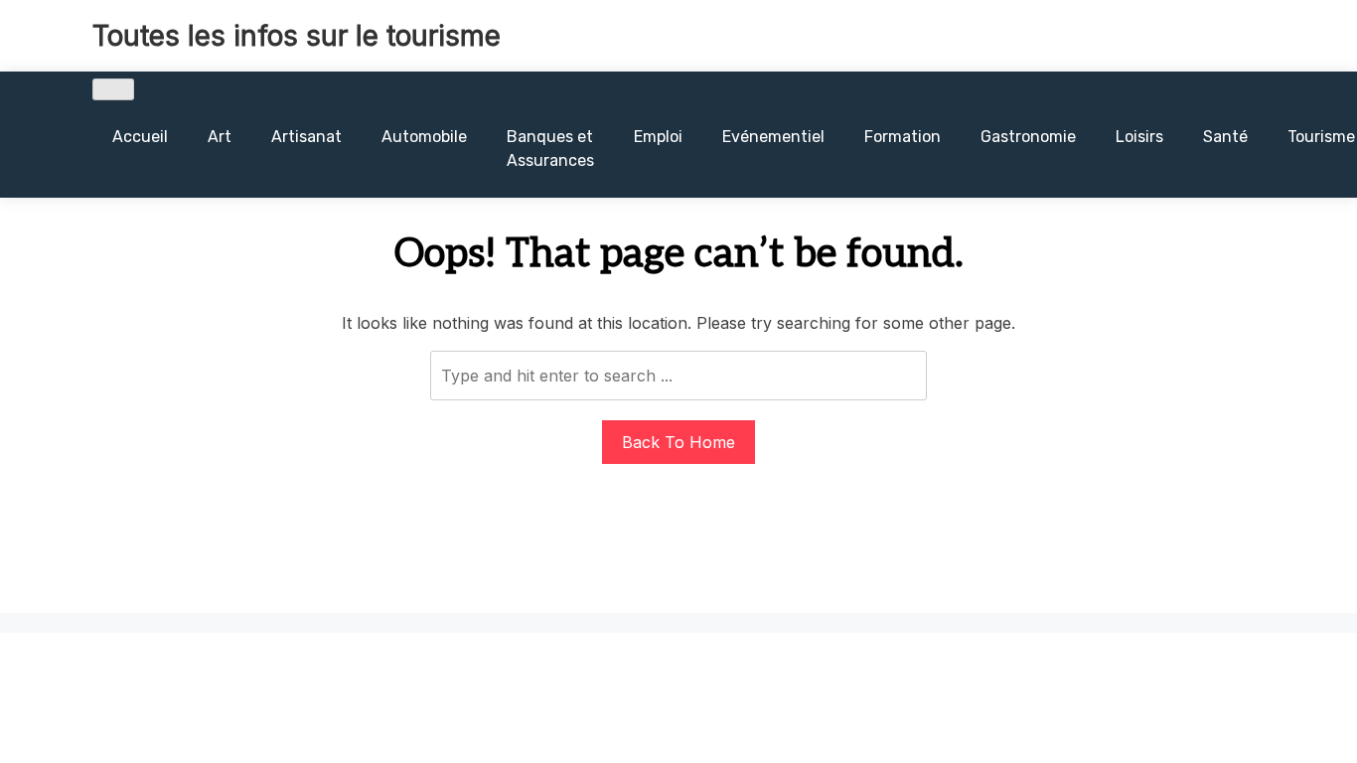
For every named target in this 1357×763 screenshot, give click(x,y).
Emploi (658, 136)
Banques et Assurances (550, 148)
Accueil (140, 136)
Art (219, 136)
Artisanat (306, 136)
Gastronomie (1028, 136)
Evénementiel (773, 136)
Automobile (424, 136)
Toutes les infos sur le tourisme (296, 36)
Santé (1225, 136)
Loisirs (1139, 136)
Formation (902, 136)
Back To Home (678, 442)
